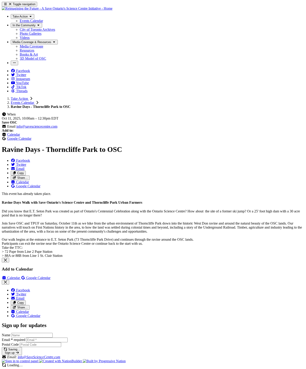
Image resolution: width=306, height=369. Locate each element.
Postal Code (10, 344)
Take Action (20, 98)
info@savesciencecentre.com (36, 126)
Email (13, 340)
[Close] (5, 260)
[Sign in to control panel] (20, 361)
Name (6, 335)
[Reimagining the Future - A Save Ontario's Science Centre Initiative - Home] (57, 8)
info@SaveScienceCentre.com (39, 357)
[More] (14, 63)
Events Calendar (23, 103)
